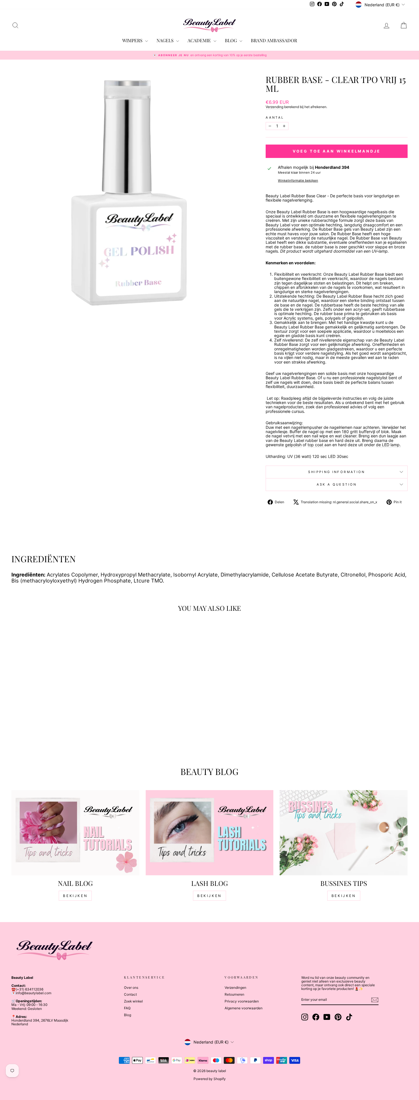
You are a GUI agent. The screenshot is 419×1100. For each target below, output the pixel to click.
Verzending (274, 107)
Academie (200, 40)
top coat (316, 444)
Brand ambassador (274, 40)
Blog (127, 1015)
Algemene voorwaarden (244, 1008)
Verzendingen (235, 987)
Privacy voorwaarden (242, 1001)
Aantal (275, 117)
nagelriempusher (306, 427)
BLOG (231, 40)
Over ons (131, 987)
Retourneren (234, 994)
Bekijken (75, 896)
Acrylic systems (298, 318)
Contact (130, 994)
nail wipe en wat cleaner (334, 435)
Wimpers (133, 40)
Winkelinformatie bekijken (298, 180)
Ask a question (337, 484)
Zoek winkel (133, 1001)
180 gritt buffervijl (358, 431)
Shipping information (336, 472)
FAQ (127, 1008)
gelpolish (293, 444)
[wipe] (311, 435)
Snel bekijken (58, 714)
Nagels (165, 40)
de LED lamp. (388, 444)
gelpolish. (355, 318)
